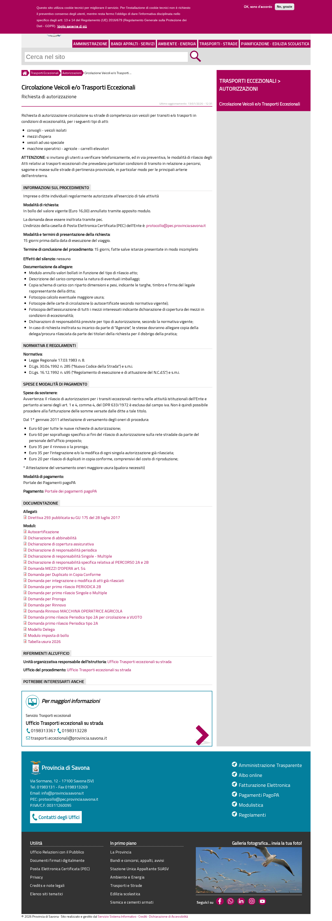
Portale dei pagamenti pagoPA (71, 491)
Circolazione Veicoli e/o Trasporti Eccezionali (259, 104)
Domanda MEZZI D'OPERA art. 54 (56, 568)
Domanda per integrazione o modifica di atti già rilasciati (76, 580)
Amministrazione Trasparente (270, 765)
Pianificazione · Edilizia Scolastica (275, 44)
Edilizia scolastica (125, 894)
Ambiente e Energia (127, 877)
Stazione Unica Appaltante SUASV (139, 869)
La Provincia (120, 852)
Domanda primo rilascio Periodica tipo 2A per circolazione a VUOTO (85, 617)
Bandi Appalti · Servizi (133, 44)
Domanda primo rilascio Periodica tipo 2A (63, 623)
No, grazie (284, 7)
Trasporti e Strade (126, 885)
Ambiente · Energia (177, 44)
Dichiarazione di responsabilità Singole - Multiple (70, 556)
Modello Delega (41, 629)
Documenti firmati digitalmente (57, 860)
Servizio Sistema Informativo (117, 916)
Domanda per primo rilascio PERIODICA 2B (64, 587)
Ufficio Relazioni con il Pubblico (57, 852)
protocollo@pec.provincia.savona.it (176, 225)
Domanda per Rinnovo (47, 605)
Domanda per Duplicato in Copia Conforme (64, 574)
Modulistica (251, 805)
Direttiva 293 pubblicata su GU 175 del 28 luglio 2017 (74, 517)
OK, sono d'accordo (258, 7)
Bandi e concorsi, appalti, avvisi (137, 860)
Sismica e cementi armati (131, 902)
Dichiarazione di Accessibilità (168, 916)
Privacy (36, 877)
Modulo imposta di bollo (48, 635)
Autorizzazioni (72, 72)
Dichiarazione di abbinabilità (52, 538)
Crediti (142, 916)
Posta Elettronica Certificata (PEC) (60, 869)
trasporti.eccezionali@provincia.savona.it (69, 738)
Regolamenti (252, 815)
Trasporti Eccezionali (44, 72)
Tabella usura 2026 (44, 641)
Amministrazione (90, 44)
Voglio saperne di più (72, 26)
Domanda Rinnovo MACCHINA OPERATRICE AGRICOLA (75, 611)
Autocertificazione (43, 532)
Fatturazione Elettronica (264, 785)
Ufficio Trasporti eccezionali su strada (139, 662)
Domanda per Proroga (47, 599)
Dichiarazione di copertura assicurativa (61, 544)
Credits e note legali (47, 885)
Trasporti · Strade (218, 44)
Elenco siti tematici (46, 894)
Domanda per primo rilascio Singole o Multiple (67, 593)
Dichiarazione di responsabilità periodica (62, 550)
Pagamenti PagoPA (259, 795)
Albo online (250, 775)
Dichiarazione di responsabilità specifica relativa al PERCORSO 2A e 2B (88, 562)
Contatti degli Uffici (59, 817)
